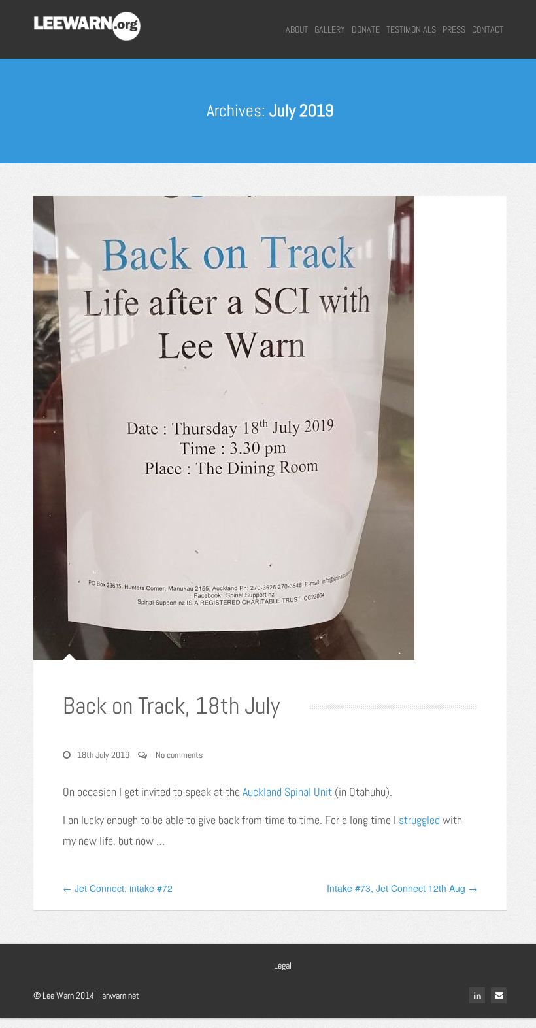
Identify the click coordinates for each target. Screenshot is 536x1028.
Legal (283, 965)
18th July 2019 (103, 755)
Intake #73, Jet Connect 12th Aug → (402, 888)
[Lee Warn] (87, 24)
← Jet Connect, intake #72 (118, 888)
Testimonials (411, 29)
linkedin (477, 995)
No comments (179, 755)
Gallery (329, 29)
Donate (366, 29)
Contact (487, 29)
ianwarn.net (119, 995)
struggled (419, 819)
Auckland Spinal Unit (287, 791)
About (297, 29)
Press (454, 29)
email (499, 995)
